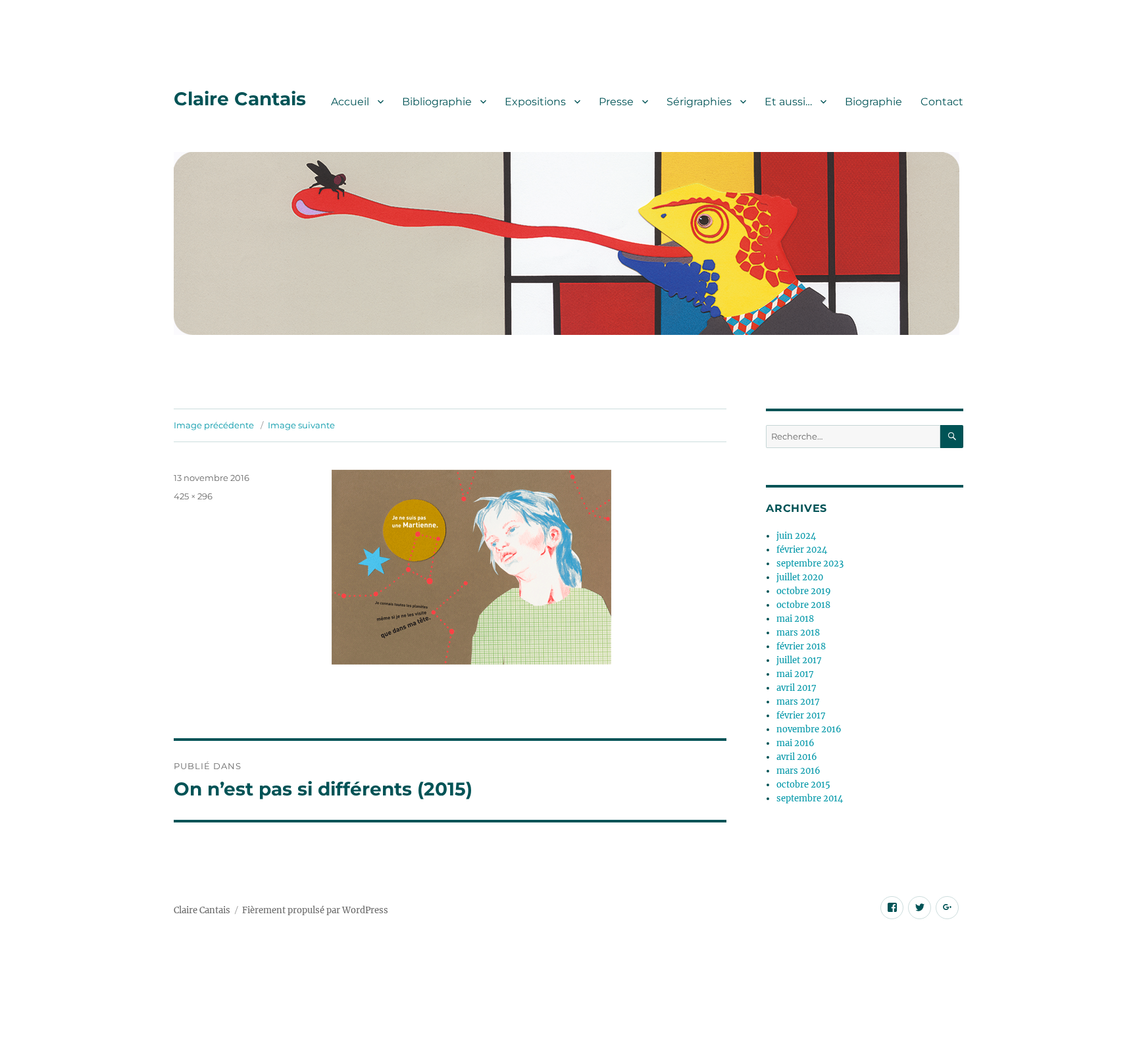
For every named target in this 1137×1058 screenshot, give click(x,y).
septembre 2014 (809, 798)
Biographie (873, 101)
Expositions (535, 101)
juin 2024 (796, 536)
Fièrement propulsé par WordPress (315, 910)
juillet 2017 (799, 660)
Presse (616, 101)
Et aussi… (788, 101)
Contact (942, 101)
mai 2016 (795, 743)
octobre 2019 (803, 591)
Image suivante (301, 425)
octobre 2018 (803, 605)
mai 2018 (795, 618)
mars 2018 (798, 632)
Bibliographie (437, 101)
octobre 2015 (803, 784)
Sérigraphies (699, 101)
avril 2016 (796, 757)
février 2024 (801, 549)
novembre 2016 (809, 729)
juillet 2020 (799, 577)
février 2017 (801, 715)
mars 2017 (798, 701)
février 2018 (801, 646)
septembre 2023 (810, 563)
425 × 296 (193, 496)
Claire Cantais (240, 99)
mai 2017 (795, 674)
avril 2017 (796, 687)
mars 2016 (798, 770)
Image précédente (214, 425)
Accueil (350, 101)
